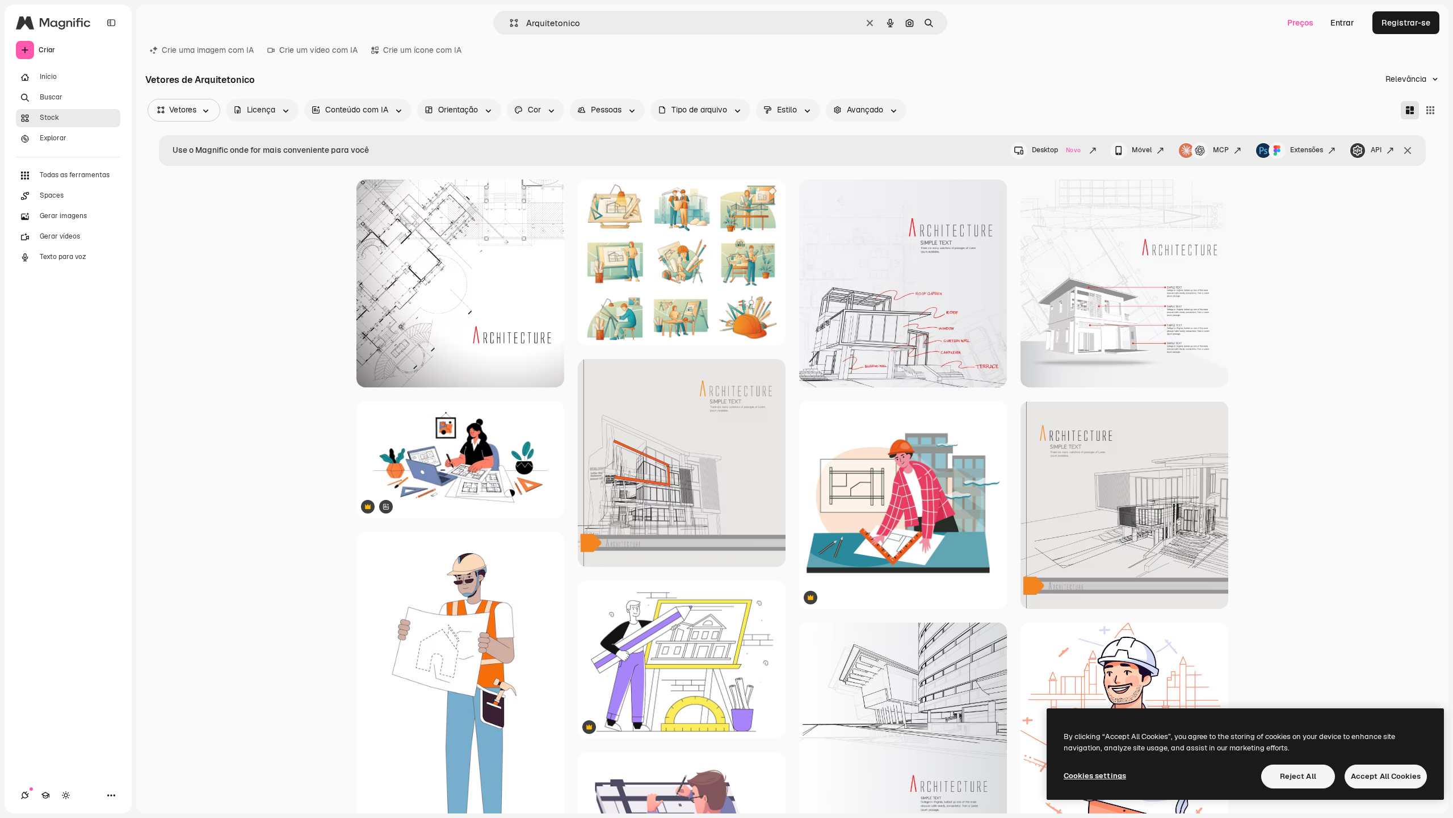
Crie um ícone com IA (422, 50)
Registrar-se (1405, 23)
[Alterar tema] (66, 795)
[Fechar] (1407, 150)
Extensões (1306, 150)
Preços (1300, 23)
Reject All (1298, 776)
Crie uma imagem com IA (208, 50)
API (1376, 150)
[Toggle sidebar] (111, 23)
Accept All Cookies (1386, 776)
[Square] (1430, 110)
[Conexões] (25, 795)
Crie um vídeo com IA (318, 50)
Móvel (1142, 150)
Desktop (1056, 150)
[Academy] (45, 795)
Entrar (1342, 23)
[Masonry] (1410, 110)
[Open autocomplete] (509, 23)
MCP (1221, 150)
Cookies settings (1095, 776)
